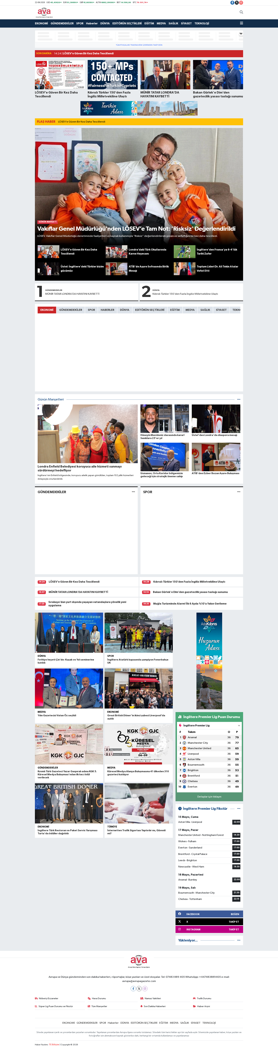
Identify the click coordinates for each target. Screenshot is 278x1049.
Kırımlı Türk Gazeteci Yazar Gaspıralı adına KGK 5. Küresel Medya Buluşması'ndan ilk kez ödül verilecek (67, 774)
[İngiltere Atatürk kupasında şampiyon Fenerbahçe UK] (139, 633)
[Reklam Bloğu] (139, 108)
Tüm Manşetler (99, 1006)
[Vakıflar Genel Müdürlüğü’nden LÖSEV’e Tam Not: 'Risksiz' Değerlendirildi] (139, 186)
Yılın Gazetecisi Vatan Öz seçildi (57, 715)
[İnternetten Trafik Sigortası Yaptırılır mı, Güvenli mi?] (139, 803)
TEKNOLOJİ (202, 23)
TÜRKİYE (112, 827)
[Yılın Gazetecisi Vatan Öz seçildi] (69, 689)
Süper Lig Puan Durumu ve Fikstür (56, 1006)
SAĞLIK (173, 23)
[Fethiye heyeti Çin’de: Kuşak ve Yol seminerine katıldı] (69, 633)
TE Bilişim (54, 1045)
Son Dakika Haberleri (155, 1006)
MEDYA (161, 23)
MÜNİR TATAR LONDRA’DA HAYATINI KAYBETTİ (72, 294)
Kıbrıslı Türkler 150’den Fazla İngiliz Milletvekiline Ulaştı (185, 294)
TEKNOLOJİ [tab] (239, 310)
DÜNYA (105, 23)
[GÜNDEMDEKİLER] (133, 492)
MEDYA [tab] (190, 310)
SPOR (79, 23)
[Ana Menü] (241, 23)
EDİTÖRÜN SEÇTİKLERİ (127, 23)
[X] (139, 988)
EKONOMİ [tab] (46, 310)
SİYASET (186, 23)
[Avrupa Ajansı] (44, 12)
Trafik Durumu (204, 998)
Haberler (92, 23)
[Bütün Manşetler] (238, 399)
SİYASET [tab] (221, 310)
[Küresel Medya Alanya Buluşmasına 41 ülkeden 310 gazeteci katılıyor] (139, 744)
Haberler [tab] (107, 310)
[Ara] (241, 12)
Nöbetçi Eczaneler (48, 998)
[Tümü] (238, 940)
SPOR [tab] (91, 310)
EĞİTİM (149, 23)
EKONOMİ (41, 23)
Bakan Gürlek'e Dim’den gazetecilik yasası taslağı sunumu (190, 592)
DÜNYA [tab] (124, 310)
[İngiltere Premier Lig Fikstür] (238, 808)
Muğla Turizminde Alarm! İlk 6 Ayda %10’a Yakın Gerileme (190, 603)
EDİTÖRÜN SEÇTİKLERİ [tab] (149, 310)
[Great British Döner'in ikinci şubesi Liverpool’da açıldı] (139, 689)
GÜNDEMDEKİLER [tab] (70, 310)
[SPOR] (238, 492)
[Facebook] (133, 988)
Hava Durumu (99, 998)
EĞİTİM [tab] (175, 310)
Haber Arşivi (203, 1006)
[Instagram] (145, 988)
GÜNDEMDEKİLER (62, 23)
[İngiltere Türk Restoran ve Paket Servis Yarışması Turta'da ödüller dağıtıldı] (69, 803)
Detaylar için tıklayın (209, 796)
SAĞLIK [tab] (205, 310)
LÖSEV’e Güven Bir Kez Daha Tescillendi (81, 121)
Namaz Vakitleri (153, 998)
